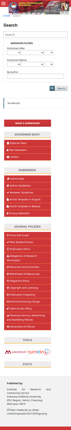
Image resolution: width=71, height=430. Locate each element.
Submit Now (17, 178)
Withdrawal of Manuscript (24, 273)
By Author (12, 72)
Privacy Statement (19, 213)
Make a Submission (27, 123)
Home (6, 15)
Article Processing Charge (25, 301)
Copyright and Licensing (24, 287)
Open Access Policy (21, 308)
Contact (14, 156)
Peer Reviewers (18, 150)
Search (61, 88)
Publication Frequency (22, 294)
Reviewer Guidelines (21, 192)
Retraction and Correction (24, 267)
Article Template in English (24, 199)
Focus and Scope (19, 235)
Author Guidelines (20, 185)
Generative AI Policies (22, 326)
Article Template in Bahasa (24, 206)
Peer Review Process (21, 242)
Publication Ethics (20, 249)
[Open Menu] (3, 3)
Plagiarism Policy (19, 280)
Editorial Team (18, 143)
